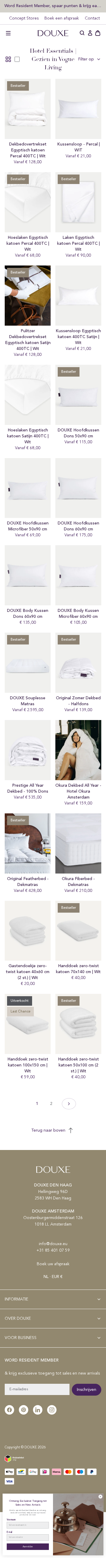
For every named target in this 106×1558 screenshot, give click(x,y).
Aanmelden (28, 1547)
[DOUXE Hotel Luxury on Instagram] (52, 1410)
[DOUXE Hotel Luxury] (53, 33)
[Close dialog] (100, 1496)
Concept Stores (24, 18)
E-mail (9, 1532)
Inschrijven (86, 1390)
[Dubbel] (8, 59)
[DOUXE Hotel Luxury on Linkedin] (37, 1410)
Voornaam (11, 1520)
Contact (92, 18)
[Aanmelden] (90, 33)
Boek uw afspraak (53, 1264)
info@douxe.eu (53, 1244)
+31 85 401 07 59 (53, 1250)
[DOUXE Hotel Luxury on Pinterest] (23, 1410)
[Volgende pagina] (69, 1103)
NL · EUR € (53, 1277)
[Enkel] (17, 59)
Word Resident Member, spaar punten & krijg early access (53, 5)
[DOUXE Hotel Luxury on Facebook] (9, 1410)
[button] (8, 33)
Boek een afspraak (61, 18)
